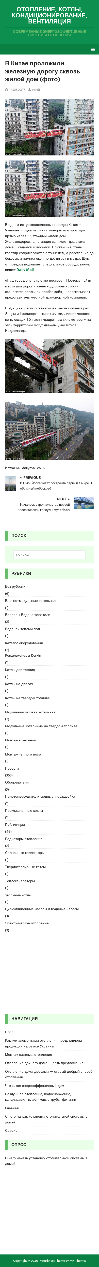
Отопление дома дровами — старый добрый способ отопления (48, 1074)
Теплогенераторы (20, 881)
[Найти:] (50, 554)
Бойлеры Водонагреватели (27, 614)
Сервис (11, 1130)
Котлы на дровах (19, 684)
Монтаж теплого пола (23, 754)
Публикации (15, 824)
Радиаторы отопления (23, 839)
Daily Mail (25, 270)
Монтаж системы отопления (28, 1054)
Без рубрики (15, 586)
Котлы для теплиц (20, 669)
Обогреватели (17, 782)
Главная (12, 1108)
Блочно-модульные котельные (30, 600)
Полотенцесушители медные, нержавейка (40, 796)
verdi (36, 89)
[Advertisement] (49, 973)
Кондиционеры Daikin (23, 655)
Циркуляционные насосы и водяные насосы (42, 909)
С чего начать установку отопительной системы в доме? (46, 1119)
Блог (9, 1032)
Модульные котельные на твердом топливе (41, 726)
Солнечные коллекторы (24, 852)
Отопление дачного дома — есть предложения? (45, 1063)
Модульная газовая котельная (30, 712)
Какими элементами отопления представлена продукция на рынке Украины (43, 1043)
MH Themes (78, 1260)
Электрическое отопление (27, 923)
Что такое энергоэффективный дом (34, 1085)
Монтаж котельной (20, 740)
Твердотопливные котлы (25, 867)
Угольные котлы (18, 895)
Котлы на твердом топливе (27, 698)
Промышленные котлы (24, 810)
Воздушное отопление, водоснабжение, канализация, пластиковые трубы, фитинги (40, 1096)
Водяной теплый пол (22, 629)
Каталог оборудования (24, 643)
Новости (12, 768)
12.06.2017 (17, 89)
